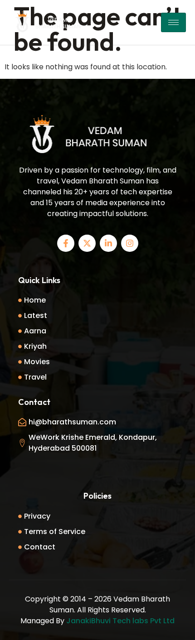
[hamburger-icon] (173, 22)
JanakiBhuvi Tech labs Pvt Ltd (120, 621)
